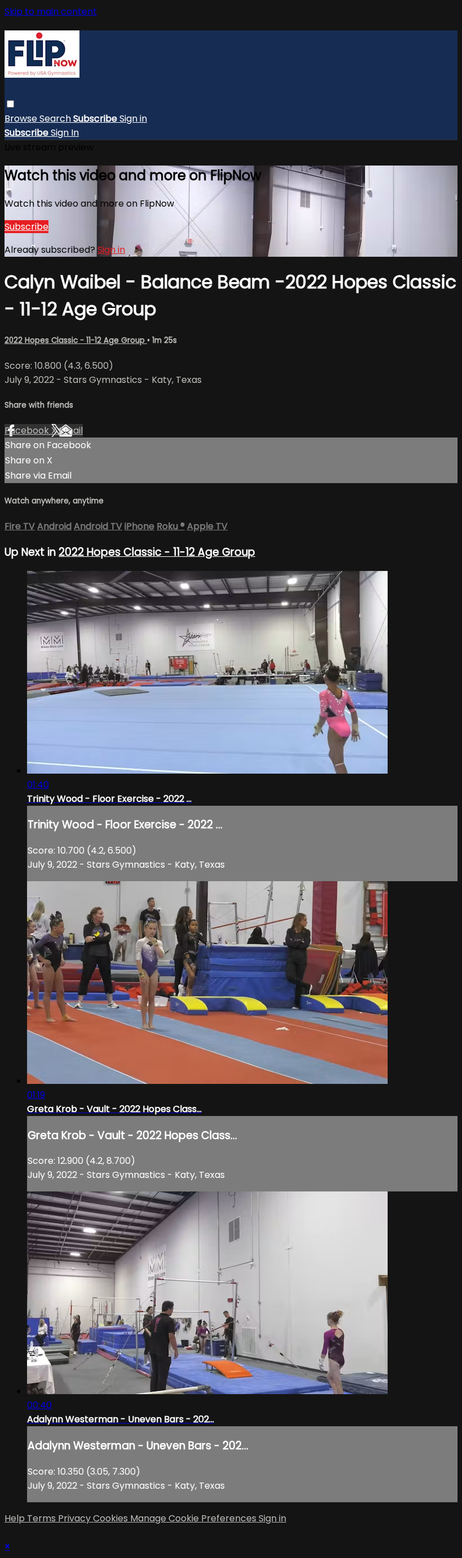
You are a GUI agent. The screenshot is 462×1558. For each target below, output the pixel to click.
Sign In (65, 132)
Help (16, 1518)
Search (56, 118)
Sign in (133, 118)
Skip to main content (51, 11)
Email (71, 430)
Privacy (75, 1518)
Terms (42, 1518)
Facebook (28, 430)
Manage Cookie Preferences (194, 1518)
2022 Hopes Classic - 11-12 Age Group (76, 340)
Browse (22, 118)
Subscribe (26, 226)
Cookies (111, 1518)
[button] (10, 104)
